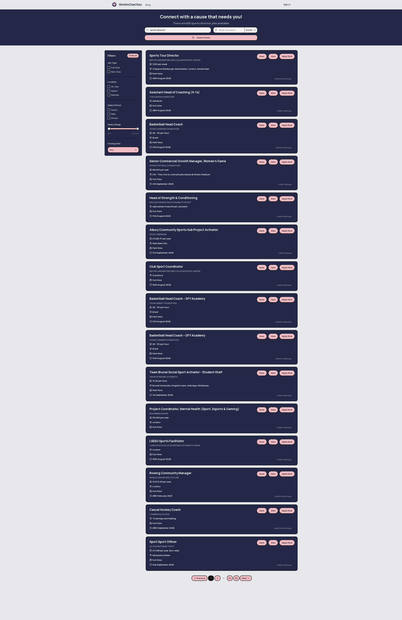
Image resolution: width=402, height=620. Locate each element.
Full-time (115, 67)
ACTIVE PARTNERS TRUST (161, 546)
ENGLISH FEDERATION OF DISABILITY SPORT (170, 202)
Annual (114, 118)
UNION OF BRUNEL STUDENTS (163, 376)
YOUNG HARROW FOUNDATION (164, 129)
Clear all (133, 55)
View (273, 56)
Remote (115, 95)
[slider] (109, 128)
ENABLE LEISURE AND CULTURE (164, 477)
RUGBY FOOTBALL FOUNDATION (164, 165)
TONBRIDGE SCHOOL (159, 514)
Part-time (116, 71)
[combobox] (123, 150)
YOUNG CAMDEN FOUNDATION (164, 340)
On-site (115, 86)
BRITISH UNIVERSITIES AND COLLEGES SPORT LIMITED (174, 60)
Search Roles (203, 37)
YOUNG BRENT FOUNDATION (163, 303)
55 (236, 578)
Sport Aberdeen (158, 234)
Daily (113, 114)
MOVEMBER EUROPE (158, 413)
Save (261, 56)
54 (229, 578)
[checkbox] (109, 67)
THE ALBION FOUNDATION (161, 97)
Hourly (114, 109)
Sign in (287, 4)
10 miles (249, 30)
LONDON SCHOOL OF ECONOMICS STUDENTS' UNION (174, 445)
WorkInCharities (130, 5)
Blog (148, 4)
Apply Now (287, 56)
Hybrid (114, 90)
